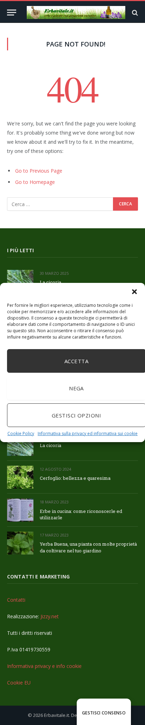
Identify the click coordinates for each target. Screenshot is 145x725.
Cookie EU (19, 682)
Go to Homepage (35, 182)
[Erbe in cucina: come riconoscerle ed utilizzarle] (20, 509)
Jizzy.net (49, 616)
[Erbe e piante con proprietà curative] (76, 12)
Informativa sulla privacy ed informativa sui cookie (88, 433)
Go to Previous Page (38, 170)
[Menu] (11, 12)
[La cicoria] (20, 281)
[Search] (134, 12)
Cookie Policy (20, 433)
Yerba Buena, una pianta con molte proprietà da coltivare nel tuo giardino (88, 547)
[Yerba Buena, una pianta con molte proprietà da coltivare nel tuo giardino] (20, 543)
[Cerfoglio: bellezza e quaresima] (20, 477)
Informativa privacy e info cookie (44, 666)
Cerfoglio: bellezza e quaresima (75, 478)
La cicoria (50, 282)
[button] (134, 291)
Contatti (16, 599)
